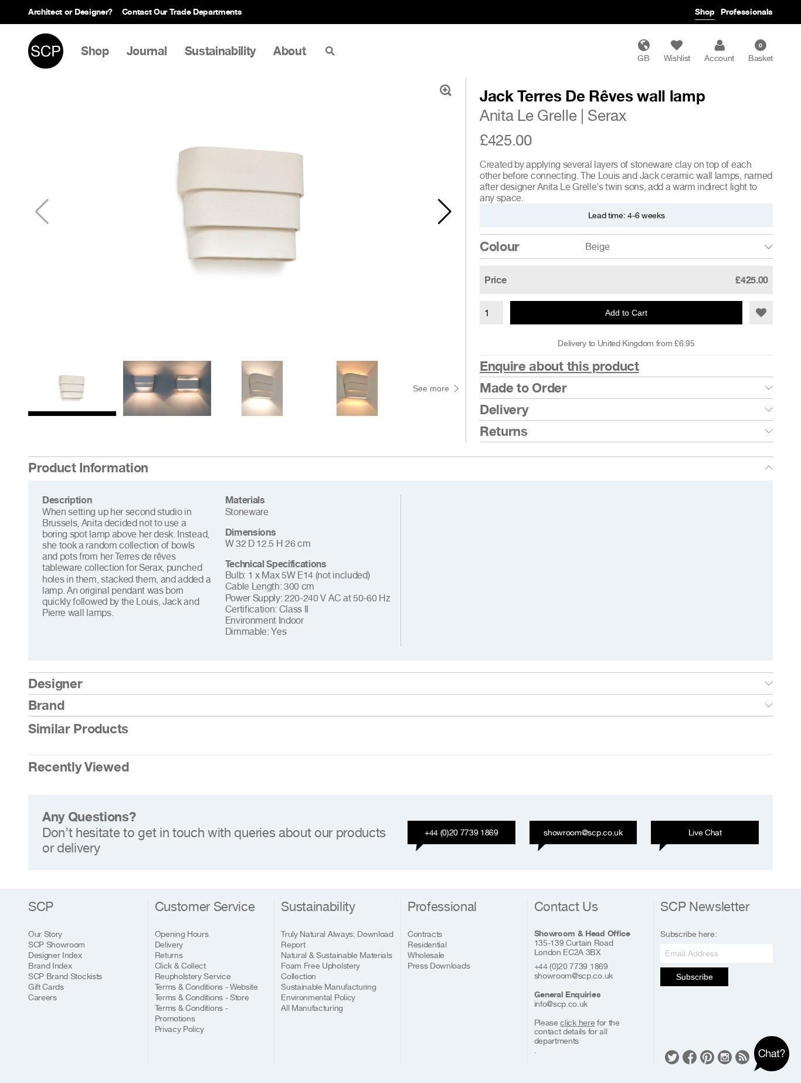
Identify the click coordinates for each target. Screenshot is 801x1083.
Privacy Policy (180, 1029)
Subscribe (694, 977)
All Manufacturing (312, 1008)
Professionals (747, 11)
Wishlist (677, 58)
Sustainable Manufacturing (328, 986)
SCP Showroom (56, 944)
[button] (445, 212)
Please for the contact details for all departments (577, 1032)
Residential (427, 944)
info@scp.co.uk (561, 1003)
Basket (760, 52)
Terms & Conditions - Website (206, 986)
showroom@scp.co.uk (583, 832)
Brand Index (50, 965)
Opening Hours (182, 934)
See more (431, 388)
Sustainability (220, 51)
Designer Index (55, 955)
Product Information (88, 467)
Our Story (45, 934)
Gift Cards (46, 986)
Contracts (425, 934)
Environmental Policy (318, 997)
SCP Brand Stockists (65, 976)
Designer (55, 683)
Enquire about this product (559, 366)
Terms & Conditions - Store (202, 997)
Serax (607, 115)
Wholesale (426, 955)
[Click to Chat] (771, 1053)
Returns (504, 431)
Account (719, 58)
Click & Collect (180, 965)
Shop (705, 11)
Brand (46, 705)
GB (643, 58)
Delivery (504, 409)
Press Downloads (439, 965)
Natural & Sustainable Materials (336, 955)
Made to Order (523, 387)
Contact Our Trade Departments (182, 11)
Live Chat (705, 832)
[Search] (332, 51)
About (289, 51)
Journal (147, 51)
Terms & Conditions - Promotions (191, 1013)
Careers (42, 997)
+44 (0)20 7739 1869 (461, 832)
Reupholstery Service (193, 976)
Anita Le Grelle (528, 115)
